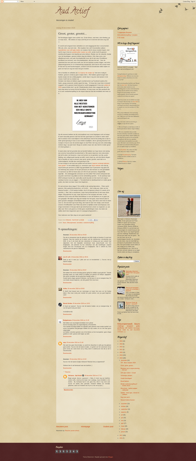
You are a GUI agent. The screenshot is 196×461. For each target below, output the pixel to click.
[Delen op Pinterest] (97, 220)
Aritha (65, 288)
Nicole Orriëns (67, 303)
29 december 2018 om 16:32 (78, 359)
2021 (121, 349)
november (124, 403)
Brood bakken (125, 381)
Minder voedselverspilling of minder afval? (129, 384)
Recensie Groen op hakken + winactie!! (131, 303)
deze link (124, 85)
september (124, 409)
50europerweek (71, 222)
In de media (120, 37)
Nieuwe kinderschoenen (128, 400)
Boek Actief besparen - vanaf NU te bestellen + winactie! (133, 289)
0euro (64, 222)
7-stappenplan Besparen (124, 32)
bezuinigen (137, 328)
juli (122, 415)
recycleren (137, 330)
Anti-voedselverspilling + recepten (127, 35)
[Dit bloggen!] (91, 220)
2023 (121, 344)
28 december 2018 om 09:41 (79, 257)
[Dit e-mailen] (89, 220)
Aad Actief (72, 11)
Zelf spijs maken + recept (128, 373)
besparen (130, 326)
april (122, 423)
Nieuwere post (62, 427)
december (124, 360)
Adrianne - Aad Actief (75, 375)
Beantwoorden (67, 251)
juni (122, 417)
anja (64, 342)
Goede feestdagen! (126, 378)
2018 (121, 358)
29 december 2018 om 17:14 (93, 375)
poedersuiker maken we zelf (81, 52)
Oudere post (108, 427)
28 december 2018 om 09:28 (78, 235)
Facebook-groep (127, 154)
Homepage (85, 427)
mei (122, 420)
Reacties (67, 372)
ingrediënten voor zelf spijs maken (69, 50)
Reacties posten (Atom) (72, 430)
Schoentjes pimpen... (127, 375)
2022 (121, 346)
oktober (123, 406)
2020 (121, 352)
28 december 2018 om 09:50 (76, 288)
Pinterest (125, 161)
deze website (96, 165)
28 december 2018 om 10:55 (81, 303)
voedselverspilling (88, 222)
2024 (121, 341)
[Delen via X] (93, 220)
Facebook (123, 150)
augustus (124, 412)
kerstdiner (79, 222)
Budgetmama (67, 320)
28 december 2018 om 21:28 (80, 320)
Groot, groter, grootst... (127, 365)
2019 (121, 355)
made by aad (127, 330)
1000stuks (120, 331)
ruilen (124, 331)
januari (123, 431)
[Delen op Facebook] (95, 220)
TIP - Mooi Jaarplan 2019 (128, 362)
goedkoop (120, 328)
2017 (121, 435)
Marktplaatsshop (121, 76)
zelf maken (129, 328)
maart (123, 426)
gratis (138, 326)
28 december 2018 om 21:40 (74, 342)
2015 (121, 438)
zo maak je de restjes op (86, 73)
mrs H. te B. (67, 257)
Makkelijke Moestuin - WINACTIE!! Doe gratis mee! (133, 272)
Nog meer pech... (126, 397)
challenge (120, 326)
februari (123, 429)
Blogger (110, 457)
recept (119, 330)
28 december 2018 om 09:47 (78, 270)
